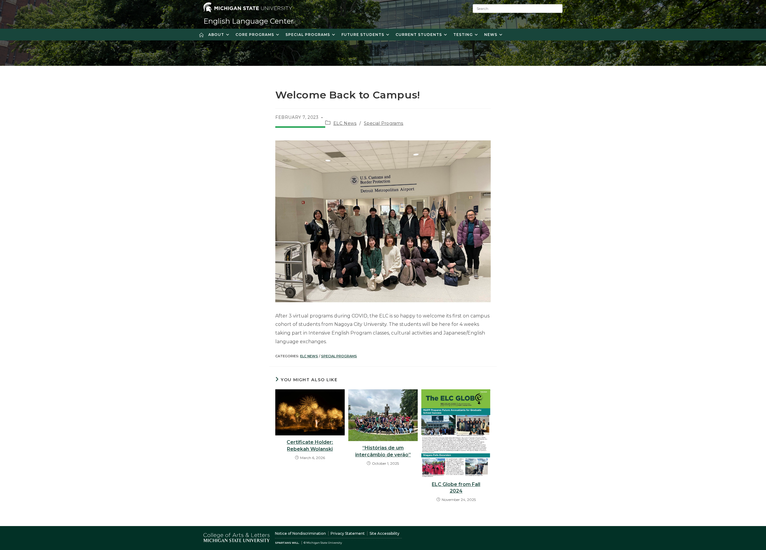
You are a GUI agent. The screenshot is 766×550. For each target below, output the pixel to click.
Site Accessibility (384, 533)
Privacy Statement (348, 533)
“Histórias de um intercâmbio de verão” (383, 451)
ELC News (345, 123)
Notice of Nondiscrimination (300, 533)
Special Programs (383, 123)
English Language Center (248, 21)
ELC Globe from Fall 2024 (456, 487)
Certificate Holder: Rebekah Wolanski (310, 445)
